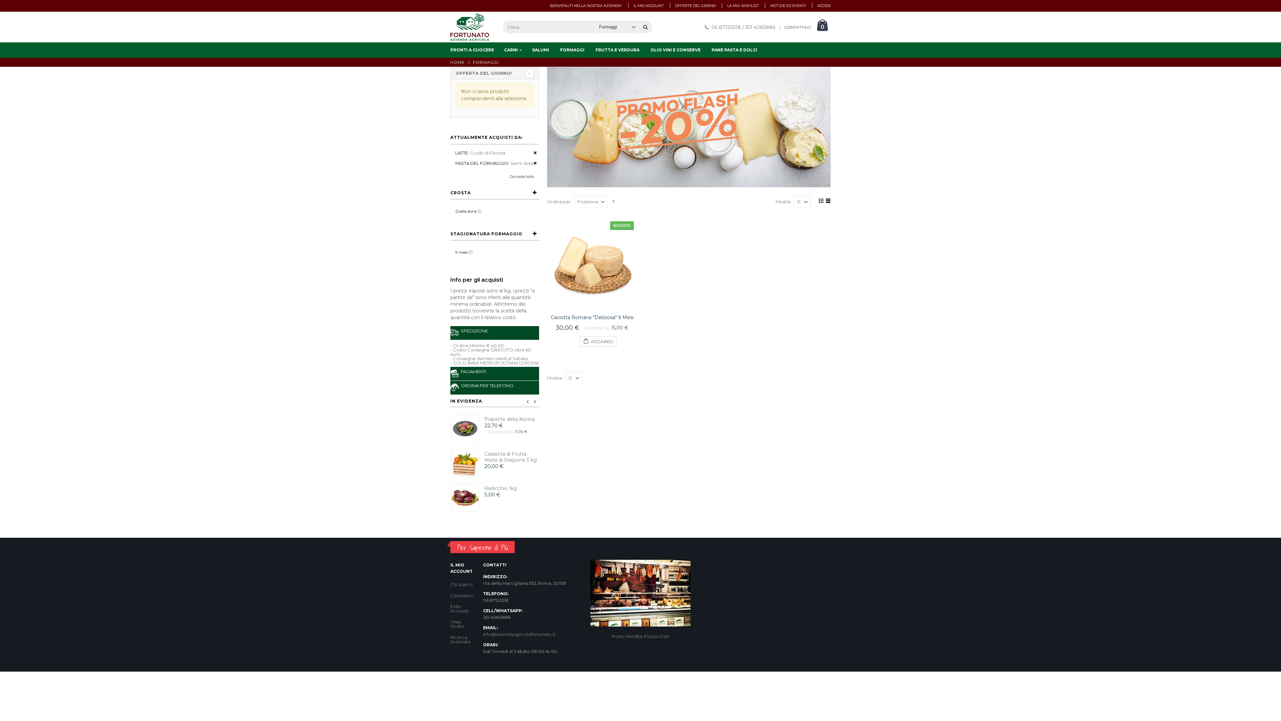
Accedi (824, 5)
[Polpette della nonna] (465, 429)
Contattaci (462, 595)
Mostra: (783, 202)
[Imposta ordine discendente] (613, 201)
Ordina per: (559, 202)
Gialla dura (465, 211)
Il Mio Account (459, 609)
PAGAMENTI (472, 371)
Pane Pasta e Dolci (734, 49)
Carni (511, 49)
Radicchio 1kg (500, 488)
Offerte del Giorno (695, 5)
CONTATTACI (797, 27)
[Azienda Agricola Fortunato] (469, 27)
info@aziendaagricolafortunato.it (519, 634)
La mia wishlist (743, 5)
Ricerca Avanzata (460, 639)
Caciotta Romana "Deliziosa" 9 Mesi (592, 317)
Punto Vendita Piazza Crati (641, 636)
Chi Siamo (461, 584)
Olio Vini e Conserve (676, 49)
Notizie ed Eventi (788, 5)
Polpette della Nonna (509, 419)
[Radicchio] (465, 498)
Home (457, 62)
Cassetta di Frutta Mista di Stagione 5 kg (510, 457)
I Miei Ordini (457, 624)
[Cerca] (645, 27)
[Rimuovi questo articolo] (533, 153)
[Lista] (827, 202)
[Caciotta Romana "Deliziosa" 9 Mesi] (592, 263)
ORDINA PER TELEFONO (486, 385)
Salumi (540, 49)
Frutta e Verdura (617, 49)
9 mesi (461, 252)
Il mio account (648, 5)
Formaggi (572, 49)
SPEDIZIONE (473, 330)
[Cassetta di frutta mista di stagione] (465, 463)
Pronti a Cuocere (472, 49)
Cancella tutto (522, 176)
